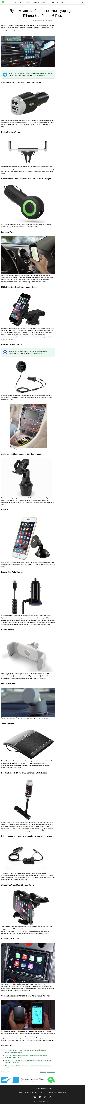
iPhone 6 (4, 339)
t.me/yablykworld (39, 75)
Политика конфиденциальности (56, 1092)
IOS (58, 2)
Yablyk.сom (48, 1101)
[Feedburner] (45, 1097)
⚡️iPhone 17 (65, 2)
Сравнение (45, 2)
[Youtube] (50, 1097)
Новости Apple (51, 1071)
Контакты (34, 1092)
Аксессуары (43, 1071)
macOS (52, 2)
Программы (44, 1088)
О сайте (21, 1092)
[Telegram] (40, 1097)
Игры (50, 1088)
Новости (36, 2)
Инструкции (19, 2)
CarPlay (7, 988)
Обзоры (28, 2)
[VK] (35, 1097)
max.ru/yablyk (37, 353)
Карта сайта (42, 1092)
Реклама (27, 1092)
